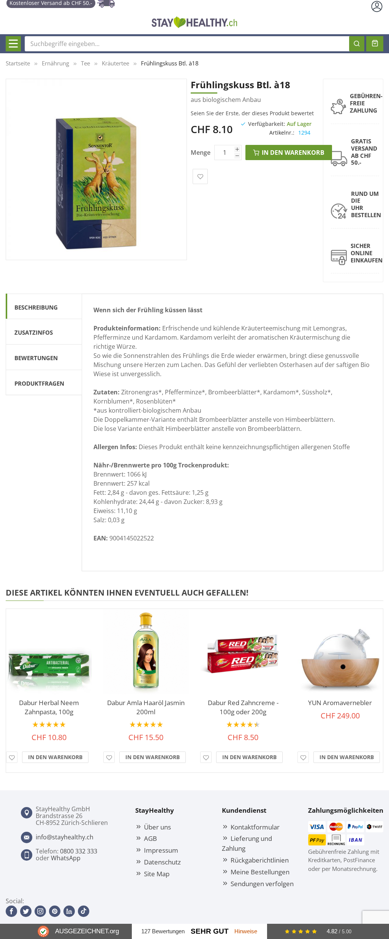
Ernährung (55, 63)
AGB (150, 838)
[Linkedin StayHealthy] (69, 911)
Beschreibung (36, 307)
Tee (85, 63)
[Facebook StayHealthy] (11, 911)
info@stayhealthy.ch (64, 837)
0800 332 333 (78, 851)
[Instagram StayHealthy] (40, 911)
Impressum (161, 850)
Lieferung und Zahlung (247, 843)
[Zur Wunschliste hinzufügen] (11, 757)
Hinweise (245, 931)
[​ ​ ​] (13, 43)
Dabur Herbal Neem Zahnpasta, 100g (49, 707)
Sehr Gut (210, 931)
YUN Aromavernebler (340, 702)
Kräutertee (115, 63)
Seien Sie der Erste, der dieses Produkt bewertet (252, 113)
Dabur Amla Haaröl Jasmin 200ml (146, 707)
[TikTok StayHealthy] (83, 911)
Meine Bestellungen (260, 871)
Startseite (18, 63)
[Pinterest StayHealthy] (54, 911)
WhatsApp (66, 858)
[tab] (44, 306)
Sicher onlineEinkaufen (367, 253)
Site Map (156, 873)
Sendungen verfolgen (262, 883)
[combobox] (194, 43)
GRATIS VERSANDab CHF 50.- (364, 151)
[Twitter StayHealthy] (26, 911)
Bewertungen (36, 358)
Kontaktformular (255, 826)
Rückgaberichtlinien (260, 859)
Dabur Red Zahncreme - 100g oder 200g (243, 707)
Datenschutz (162, 861)
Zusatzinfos (33, 332)
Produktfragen (39, 383)
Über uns (157, 826)
